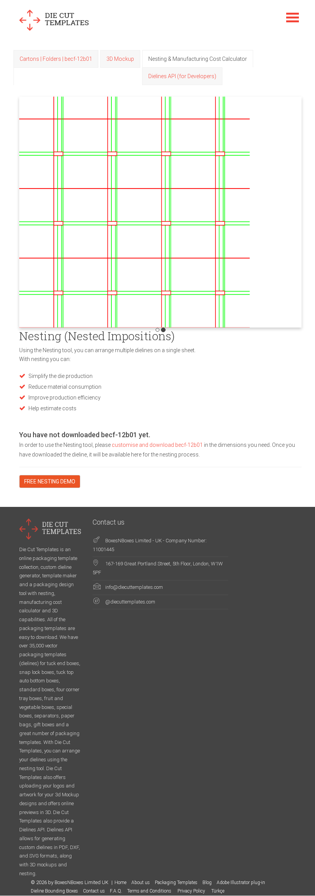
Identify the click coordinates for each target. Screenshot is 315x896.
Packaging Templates (176, 882)
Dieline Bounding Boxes (54, 891)
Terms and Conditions (149, 891)
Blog (207, 882)
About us (140, 882)
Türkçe (217, 891)
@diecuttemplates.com (130, 602)
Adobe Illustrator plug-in (241, 882)
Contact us (94, 891)
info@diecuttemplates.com (134, 587)
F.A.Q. (116, 891)
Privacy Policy (191, 891)
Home (120, 882)
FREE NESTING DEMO (49, 481)
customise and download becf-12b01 (158, 445)
